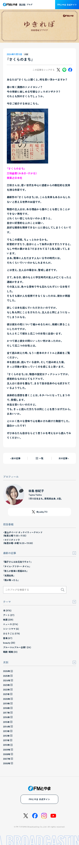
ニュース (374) (10, 624)
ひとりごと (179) (11, 633)
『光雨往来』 (9, 575)
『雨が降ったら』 (11, 580)
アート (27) (8, 614)
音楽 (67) (7, 638)
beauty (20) (9, 642)
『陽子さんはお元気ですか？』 (17, 561)
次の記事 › (64, 458)
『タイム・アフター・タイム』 (16, 566)
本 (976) (7, 610)
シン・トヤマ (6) (11, 628)
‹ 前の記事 (15, 458)
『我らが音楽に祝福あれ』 (15, 570)
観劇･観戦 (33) (10, 651)
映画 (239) (8, 619)
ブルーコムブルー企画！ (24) (17, 647)
